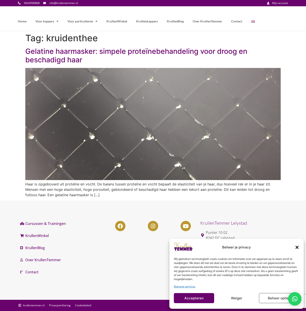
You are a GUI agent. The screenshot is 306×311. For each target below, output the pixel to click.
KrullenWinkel (116, 21)
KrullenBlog (175, 21)
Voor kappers (44, 21)
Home (22, 21)
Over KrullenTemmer (207, 21)
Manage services (184, 286)
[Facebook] (120, 226)
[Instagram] (153, 226)
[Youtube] (186, 226)
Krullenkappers (147, 21)
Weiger (236, 298)
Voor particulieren (80, 21)
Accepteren (194, 298)
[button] (297, 247)
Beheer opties (279, 298)
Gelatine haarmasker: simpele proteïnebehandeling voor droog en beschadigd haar (136, 55)
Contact (236, 21)
